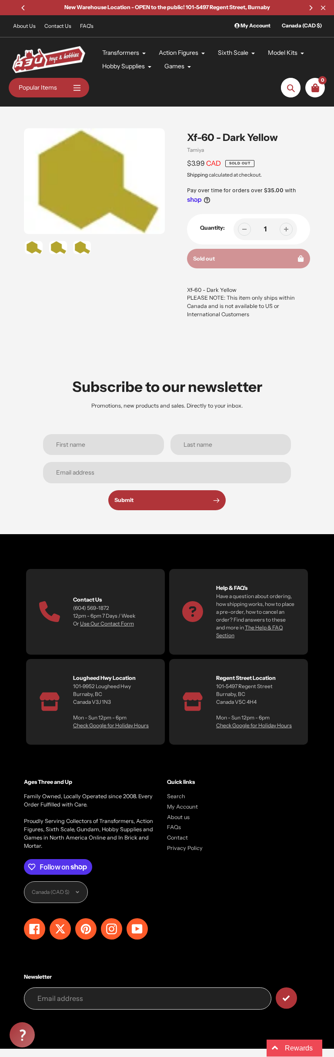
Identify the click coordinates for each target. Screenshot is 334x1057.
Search (176, 796)
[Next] (310, 7)
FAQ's (87, 26)
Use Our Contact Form (107, 623)
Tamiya (195, 150)
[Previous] (23, 7)
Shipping (197, 175)
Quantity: (212, 227)
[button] (22, 1034)
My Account (182, 806)
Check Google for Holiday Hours (111, 725)
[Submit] (286, 998)
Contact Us (57, 26)
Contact (177, 837)
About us (178, 817)
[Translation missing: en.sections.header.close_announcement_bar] (323, 7)
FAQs (174, 827)
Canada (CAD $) (302, 25)
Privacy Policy (185, 848)
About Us (24, 26)
